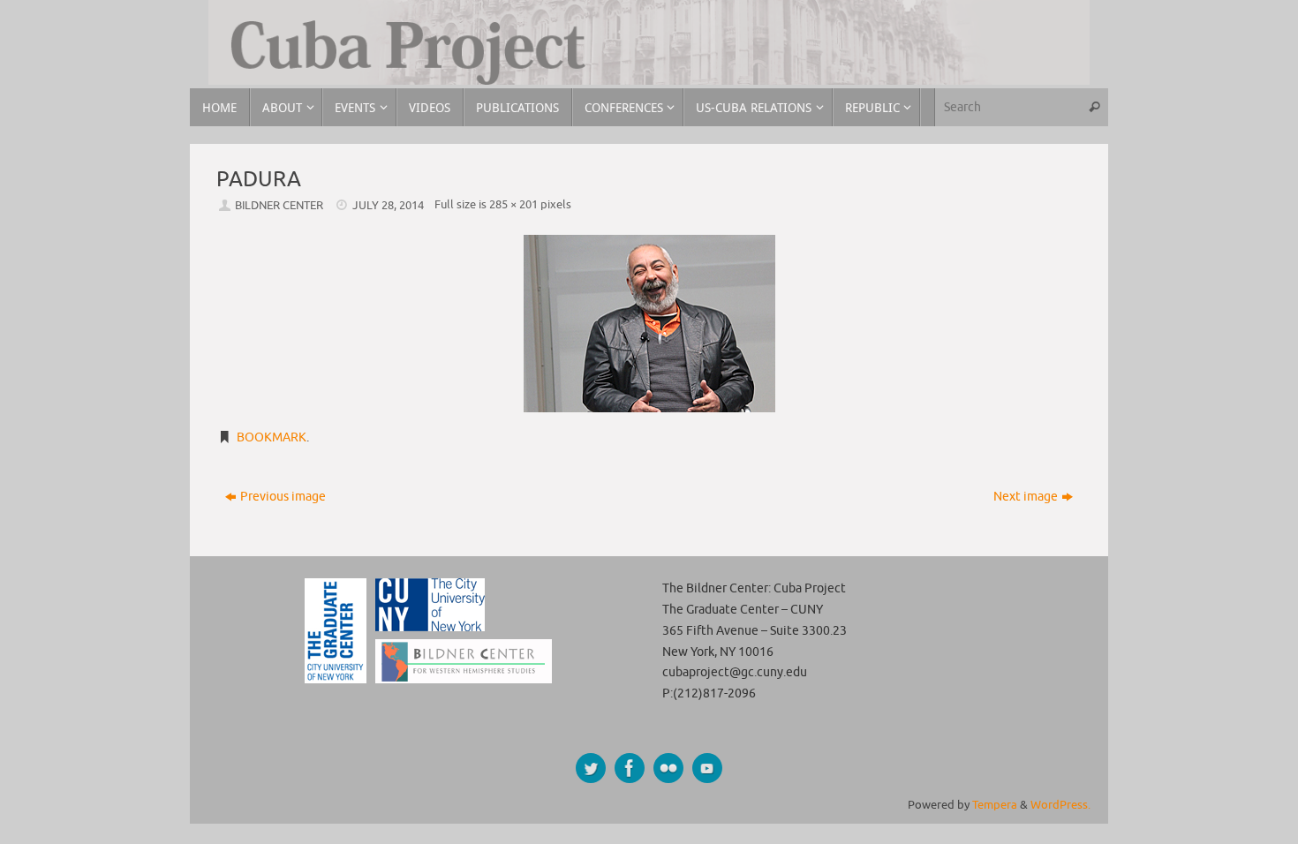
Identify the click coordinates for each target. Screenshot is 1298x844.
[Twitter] (591, 768)
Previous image (283, 496)
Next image (1025, 496)
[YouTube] (707, 768)
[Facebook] (630, 768)
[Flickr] (668, 768)
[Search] (1094, 107)
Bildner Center (279, 206)
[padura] (649, 323)
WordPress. (1060, 805)
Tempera (994, 805)
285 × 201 (513, 205)
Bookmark (271, 437)
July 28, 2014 (388, 206)
